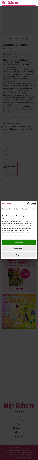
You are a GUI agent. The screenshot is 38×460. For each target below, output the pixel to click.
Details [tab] (16, 209)
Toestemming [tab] (6, 209)
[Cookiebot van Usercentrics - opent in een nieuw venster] (27, 203)
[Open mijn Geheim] (29, 3)
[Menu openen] (23, 3)
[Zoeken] (34, 2)
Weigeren (19, 255)
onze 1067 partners (14, 219)
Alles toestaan (19, 242)
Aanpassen (18, 248)
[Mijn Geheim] (10, 3)
